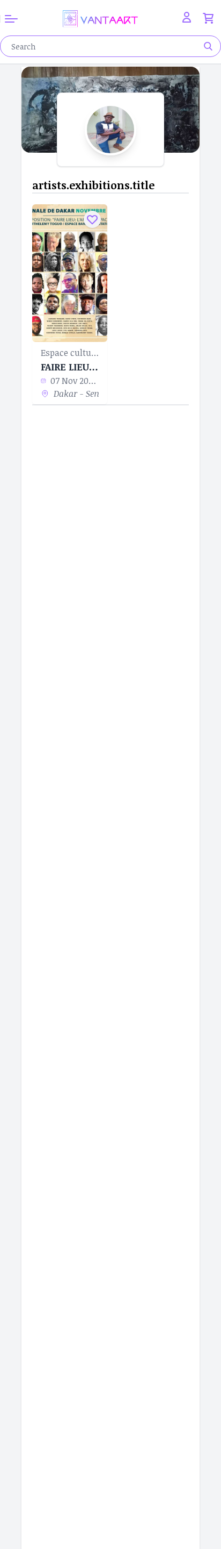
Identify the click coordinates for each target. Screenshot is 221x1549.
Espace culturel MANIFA (70, 353)
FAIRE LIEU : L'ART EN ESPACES (70, 366)
